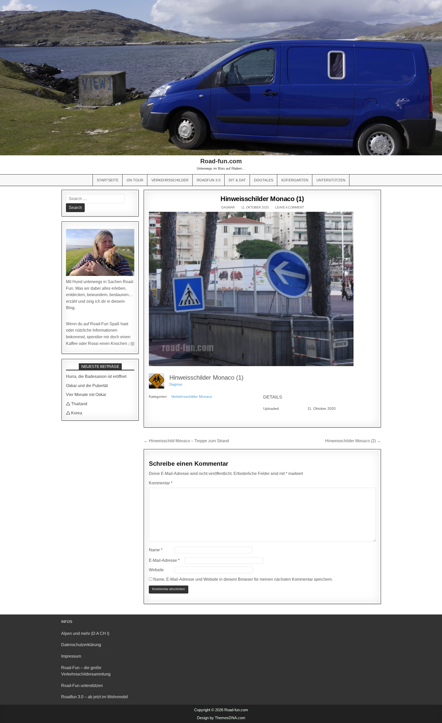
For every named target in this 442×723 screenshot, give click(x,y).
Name (155, 550)
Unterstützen (330, 180)
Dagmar (228, 207)
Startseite (107, 180)
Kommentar (160, 483)
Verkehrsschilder (170, 180)
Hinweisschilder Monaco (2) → (353, 441)
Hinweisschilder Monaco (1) (262, 199)
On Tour (135, 180)
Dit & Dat (237, 180)
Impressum (71, 656)
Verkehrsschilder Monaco (191, 396)
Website (156, 570)
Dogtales (263, 180)
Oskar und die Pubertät (87, 385)
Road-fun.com (221, 161)
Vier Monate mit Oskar (86, 394)
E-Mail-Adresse (164, 560)
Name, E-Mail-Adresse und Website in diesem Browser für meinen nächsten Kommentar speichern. (243, 579)
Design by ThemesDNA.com (221, 718)
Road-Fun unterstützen (82, 685)
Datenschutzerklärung (81, 645)
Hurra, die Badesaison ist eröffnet (96, 376)
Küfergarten (294, 180)
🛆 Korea (74, 413)
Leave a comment (289, 207)
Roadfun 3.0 (208, 180)
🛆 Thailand (76, 404)
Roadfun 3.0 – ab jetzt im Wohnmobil (94, 697)
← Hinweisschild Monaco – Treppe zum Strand (186, 441)
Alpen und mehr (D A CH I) (85, 633)
